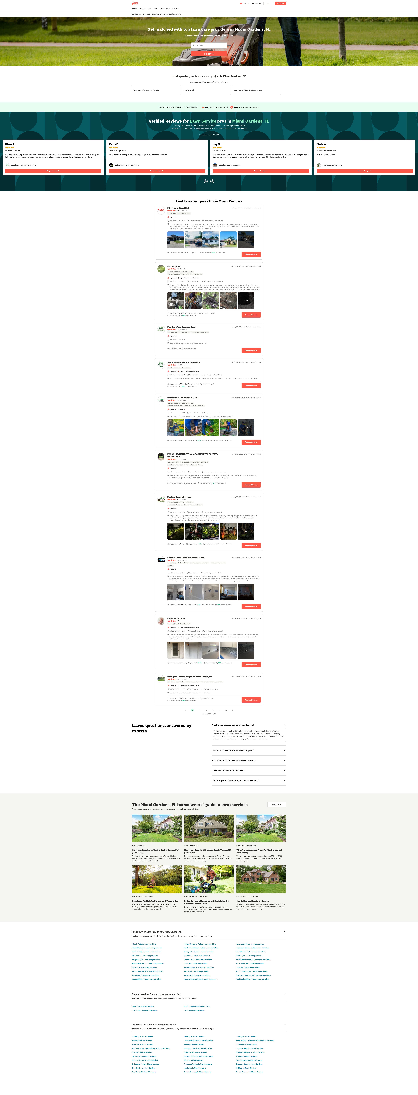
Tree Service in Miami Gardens (143, 1068)
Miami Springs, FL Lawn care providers (199, 967)
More (162, 9)
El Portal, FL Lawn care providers (197, 956)
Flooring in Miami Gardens (246, 1036)
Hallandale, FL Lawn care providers (250, 944)
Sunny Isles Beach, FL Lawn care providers (200, 979)
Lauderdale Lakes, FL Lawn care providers (252, 979)
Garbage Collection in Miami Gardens (198, 1056)
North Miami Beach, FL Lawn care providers (201, 948)
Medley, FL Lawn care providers (196, 971)
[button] (175, 239)
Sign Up (280, 3)
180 (225, 710)
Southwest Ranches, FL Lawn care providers (253, 975)
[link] (7, 165)
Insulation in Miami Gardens (195, 1068)
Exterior (143, 9)
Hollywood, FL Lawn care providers (146, 959)
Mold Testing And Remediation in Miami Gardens (255, 1040)
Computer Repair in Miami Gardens (249, 1048)
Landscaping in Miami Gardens (144, 1056)
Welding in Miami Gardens (246, 1068)
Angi (134, 846)
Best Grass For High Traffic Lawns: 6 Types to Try (155, 901)
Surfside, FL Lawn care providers (249, 956)
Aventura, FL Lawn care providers (197, 975)
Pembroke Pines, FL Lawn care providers (148, 963)
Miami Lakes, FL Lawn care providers (146, 979)
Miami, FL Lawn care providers (144, 944)
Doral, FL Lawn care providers (195, 963)
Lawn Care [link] (146, 14)
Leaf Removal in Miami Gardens (144, 1010)
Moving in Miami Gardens (194, 1044)
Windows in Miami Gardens (246, 1056)
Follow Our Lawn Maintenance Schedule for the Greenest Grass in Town (206, 902)
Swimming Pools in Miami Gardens (145, 1064)
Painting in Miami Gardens (194, 1036)
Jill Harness (137, 897)
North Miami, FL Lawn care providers (146, 952)
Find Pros (209, 53)
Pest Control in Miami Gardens (144, 1072)
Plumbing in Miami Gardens (142, 1036)
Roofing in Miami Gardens (142, 1040)
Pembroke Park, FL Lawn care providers (147, 971)
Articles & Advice (172, 9)
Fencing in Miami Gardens (142, 1052)
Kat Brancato (242, 897)
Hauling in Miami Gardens (194, 1010)
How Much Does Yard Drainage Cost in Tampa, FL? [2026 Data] (207, 851)
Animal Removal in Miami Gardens (249, 1072)
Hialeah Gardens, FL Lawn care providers (200, 944)
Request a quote (53, 171)
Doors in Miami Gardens (193, 1060)
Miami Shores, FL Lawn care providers (147, 948)
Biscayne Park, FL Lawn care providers (199, 952)
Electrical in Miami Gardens (142, 1044)
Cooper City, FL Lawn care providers (198, 959)
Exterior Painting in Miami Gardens (197, 1072)
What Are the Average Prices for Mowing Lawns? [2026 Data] (259, 851)
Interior (135, 9)
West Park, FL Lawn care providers (145, 975)
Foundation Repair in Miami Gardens (250, 1052)
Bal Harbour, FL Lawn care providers (250, 963)
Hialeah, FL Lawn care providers (144, 967)
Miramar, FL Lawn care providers (145, 956)
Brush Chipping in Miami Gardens (197, 1006)
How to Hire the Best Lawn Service (252, 901)
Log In (268, 3)
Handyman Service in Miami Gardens (198, 1048)
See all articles (276, 805)
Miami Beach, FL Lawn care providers (250, 952)
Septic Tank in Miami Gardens (195, 1052)
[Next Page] (232, 710)
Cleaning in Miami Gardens (246, 1044)
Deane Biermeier (190, 897)
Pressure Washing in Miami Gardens (198, 1064)
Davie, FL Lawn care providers (248, 967)
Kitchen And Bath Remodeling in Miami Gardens (150, 1048)
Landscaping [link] (136, 14)
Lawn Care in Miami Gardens (143, 1006)
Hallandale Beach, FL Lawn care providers (252, 948)
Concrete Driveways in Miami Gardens (199, 1040)
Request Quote (251, 254)
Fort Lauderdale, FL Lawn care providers (252, 971)
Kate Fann (240, 846)
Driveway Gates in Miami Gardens (249, 1064)
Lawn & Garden (153, 9)
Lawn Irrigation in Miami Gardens (249, 1060)
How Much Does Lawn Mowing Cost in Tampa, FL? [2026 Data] (155, 851)
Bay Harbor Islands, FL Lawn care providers (253, 959)
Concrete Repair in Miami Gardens (145, 1060)
